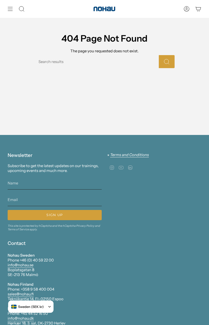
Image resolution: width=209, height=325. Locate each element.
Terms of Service (18, 229)
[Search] (167, 61)
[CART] (198, 9)
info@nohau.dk (21, 318)
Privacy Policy (85, 226)
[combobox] (27, 307)
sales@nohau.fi (21, 294)
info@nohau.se (20, 264)
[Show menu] (10, 9)
